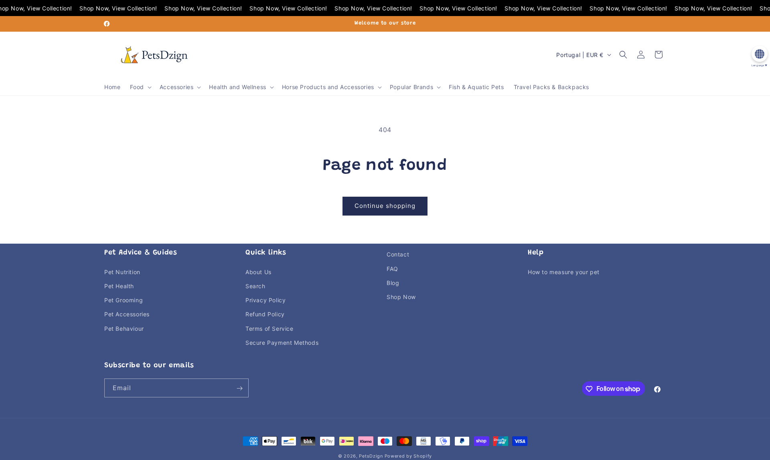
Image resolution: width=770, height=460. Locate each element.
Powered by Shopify (408, 456)
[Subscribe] (239, 388)
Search (255, 285)
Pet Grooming (123, 299)
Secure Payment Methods (281, 342)
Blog (393, 282)
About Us (258, 271)
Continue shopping (385, 206)
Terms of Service (269, 328)
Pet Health (119, 285)
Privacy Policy (265, 299)
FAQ (392, 268)
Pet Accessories (127, 314)
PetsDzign (371, 456)
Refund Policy (265, 314)
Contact (398, 254)
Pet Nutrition (122, 271)
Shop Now (401, 296)
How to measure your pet (564, 271)
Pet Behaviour (124, 328)
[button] (139, 87)
